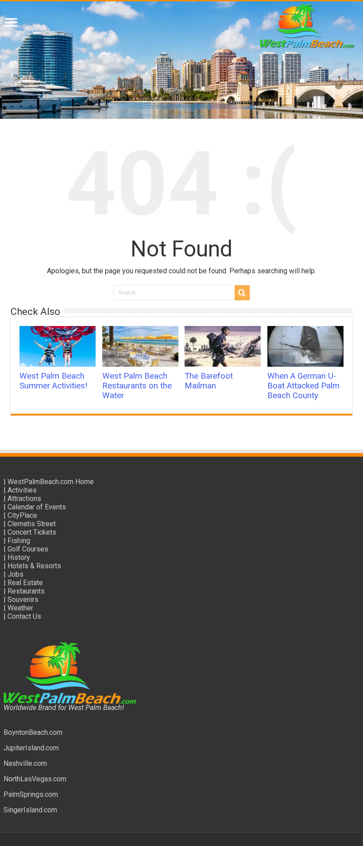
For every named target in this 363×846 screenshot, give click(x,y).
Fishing (19, 540)
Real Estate (25, 582)
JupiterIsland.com (31, 748)
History (19, 557)
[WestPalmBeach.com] (181, 60)
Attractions (24, 498)
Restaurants (26, 591)
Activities (22, 490)
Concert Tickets (32, 532)
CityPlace (22, 515)
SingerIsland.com (30, 810)
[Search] (242, 292)
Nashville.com (25, 763)
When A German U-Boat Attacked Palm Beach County (303, 385)
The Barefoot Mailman (209, 381)
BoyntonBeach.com (33, 732)
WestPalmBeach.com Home (51, 481)
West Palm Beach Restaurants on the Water (137, 385)
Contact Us (24, 616)
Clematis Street (32, 524)
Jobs (15, 574)
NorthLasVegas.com (35, 779)
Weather (20, 608)
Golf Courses (28, 549)
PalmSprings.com (31, 794)
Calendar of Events (37, 507)
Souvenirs (23, 599)
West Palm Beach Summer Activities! (53, 381)
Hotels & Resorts (34, 566)
